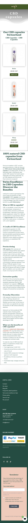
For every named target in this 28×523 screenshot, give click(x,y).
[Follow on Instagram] (7, 461)
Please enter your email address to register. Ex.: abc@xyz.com (13, 493)
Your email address (8, 486)
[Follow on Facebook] (4, 461)
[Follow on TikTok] (10, 461)
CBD (10, 330)
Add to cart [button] (14, 74)
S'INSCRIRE (14, 506)
